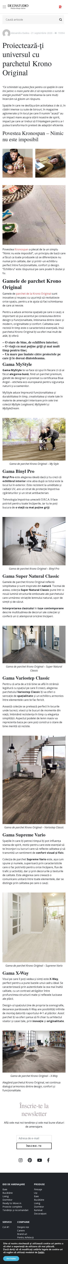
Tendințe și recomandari (15, 1210)
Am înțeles (11, 1258)
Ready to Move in (11, 1203)
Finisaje (38, 1189)
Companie (23, 1222)
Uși (35, 1192)
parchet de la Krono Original (33, 293)
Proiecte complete (12, 1206)
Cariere (21, 1230)
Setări (41, 1252)
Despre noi (23, 1227)
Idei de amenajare (13, 1184)
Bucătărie (7, 1192)
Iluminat (38, 1210)
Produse (39, 1184)
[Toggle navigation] (4, 7)
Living (5, 1196)
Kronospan (21, 249)
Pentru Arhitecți (25, 1237)
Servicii (7, 1222)
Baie (4, 1189)
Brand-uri (22, 1234)
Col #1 (5, 1227)
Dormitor (7, 1199)
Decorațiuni (40, 1213)
